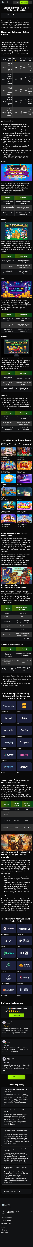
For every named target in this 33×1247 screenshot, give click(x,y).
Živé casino (11, 444)
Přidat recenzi (16, 1015)
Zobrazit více (16, 1077)
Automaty (26, 444)
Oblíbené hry (3, 444)
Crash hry (18, 444)
